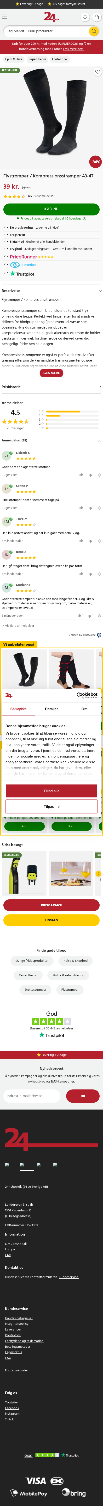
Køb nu (51, 209)
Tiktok (9, 1419)
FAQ (8, 1255)
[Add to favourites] (97, 72)
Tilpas (49, 806)
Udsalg (51, 920)
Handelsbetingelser (19, 1318)
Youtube (11, 1402)
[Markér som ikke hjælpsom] (91, 475)
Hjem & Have (14, 59)
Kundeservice (68, 1277)
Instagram (12, 1414)
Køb (25, 826)
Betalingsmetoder (17, 1347)
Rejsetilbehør (37, 59)
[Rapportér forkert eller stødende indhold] (99, 475)
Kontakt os (13, 1335)
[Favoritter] (85, 17)
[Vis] (100, 387)
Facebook (12, 1408)
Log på (10, 1249)
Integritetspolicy (17, 1324)
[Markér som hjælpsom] (82, 475)
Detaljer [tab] (51, 709)
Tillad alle (51, 791)
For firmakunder (16, 1370)
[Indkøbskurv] (96, 17)
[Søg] (94, 31)
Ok (83, 1096)
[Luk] (99, 46)
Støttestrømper (35, 990)
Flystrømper (60, 59)
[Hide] (100, 291)
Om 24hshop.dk (16, 1244)
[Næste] (98, 874)
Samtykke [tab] (18, 709)
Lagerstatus (13, 1352)
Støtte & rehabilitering (68, 975)
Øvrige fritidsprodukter (32, 961)
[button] (51, 441)
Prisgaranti (51, 905)
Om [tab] (84, 709)
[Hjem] (51, 17)
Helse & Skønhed (75, 961)
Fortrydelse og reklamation (24, 1341)
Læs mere (51, 373)
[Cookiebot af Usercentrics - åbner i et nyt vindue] (76, 696)
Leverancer (13, 1329)
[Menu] (4, 17)
